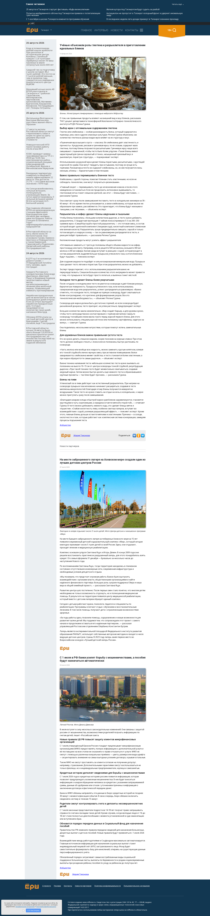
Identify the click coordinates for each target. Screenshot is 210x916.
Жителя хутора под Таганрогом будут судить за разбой (132, 9)
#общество (65, 425)
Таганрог (45, 30)
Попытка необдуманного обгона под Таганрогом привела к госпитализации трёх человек (63, 14)
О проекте (46, 886)
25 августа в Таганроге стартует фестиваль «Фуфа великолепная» (57, 9)
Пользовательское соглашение (137, 886)
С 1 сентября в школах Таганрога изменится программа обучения (57, 19)
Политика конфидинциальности (107, 886)
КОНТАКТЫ (131, 30)
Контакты (68, 886)
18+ (170, 30)
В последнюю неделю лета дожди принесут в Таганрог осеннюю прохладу (142, 19)
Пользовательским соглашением (25, 906)
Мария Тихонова (81, 435)
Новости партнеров (83, 886)
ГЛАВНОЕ (86, 30)
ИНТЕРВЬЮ (101, 30)
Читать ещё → (178, 4)
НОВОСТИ (117, 30)
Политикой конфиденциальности (46, 906)
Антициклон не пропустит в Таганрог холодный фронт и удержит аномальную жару (144, 14)
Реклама (57, 886)
